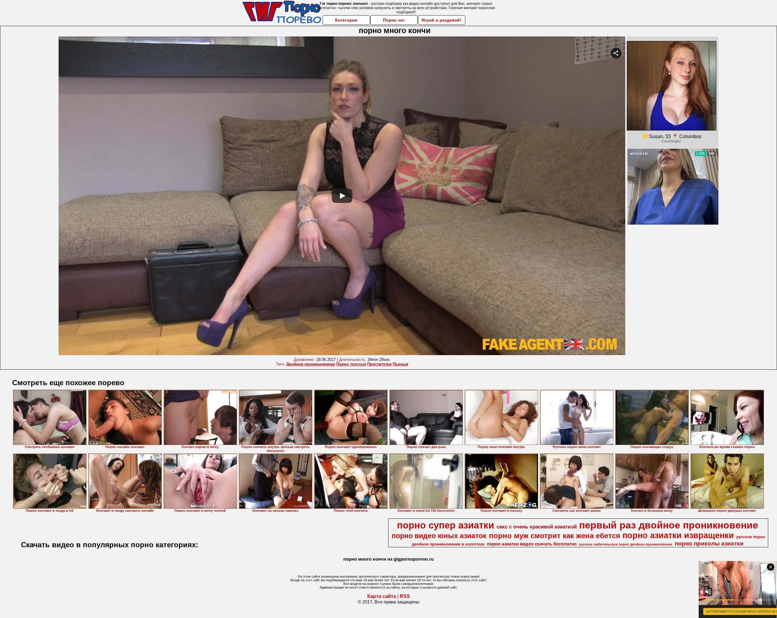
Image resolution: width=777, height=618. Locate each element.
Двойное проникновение (310, 364)
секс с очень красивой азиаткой (537, 527)
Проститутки (379, 364)
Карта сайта (381, 596)
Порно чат (394, 20)
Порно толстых (351, 364)
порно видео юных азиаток (439, 536)
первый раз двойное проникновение (668, 525)
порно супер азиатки (445, 525)
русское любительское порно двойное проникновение (625, 544)
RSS (405, 596)
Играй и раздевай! (441, 20)
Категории (346, 20)
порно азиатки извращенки (678, 535)
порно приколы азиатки (709, 543)
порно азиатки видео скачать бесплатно (532, 544)
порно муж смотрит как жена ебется (554, 535)
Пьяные (400, 364)
